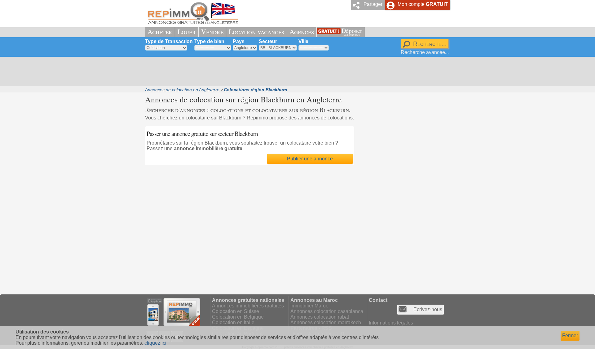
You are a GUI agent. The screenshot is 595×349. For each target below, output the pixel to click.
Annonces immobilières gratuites (248, 305)
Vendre (212, 31)
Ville (303, 41)
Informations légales (391, 322)
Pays (239, 41)
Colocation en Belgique (238, 317)
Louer (187, 31)
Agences (301, 31)
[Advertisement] (295, 71)
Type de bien (209, 41)
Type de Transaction (169, 41)
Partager (373, 4)
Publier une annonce (310, 158)
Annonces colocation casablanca (326, 311)
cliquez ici (155, 343)
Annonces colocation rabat (319, 317)
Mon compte (423, 4)
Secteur (268, 41)
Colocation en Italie (233, 322)
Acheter (160, 31)
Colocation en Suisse (235, 311)
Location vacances (256, 31)
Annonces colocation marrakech (325, 322)
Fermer (570, 335)
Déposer (352, 31)
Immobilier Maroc (309, 305)
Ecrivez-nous (427, 309)
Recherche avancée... (425, 52)
